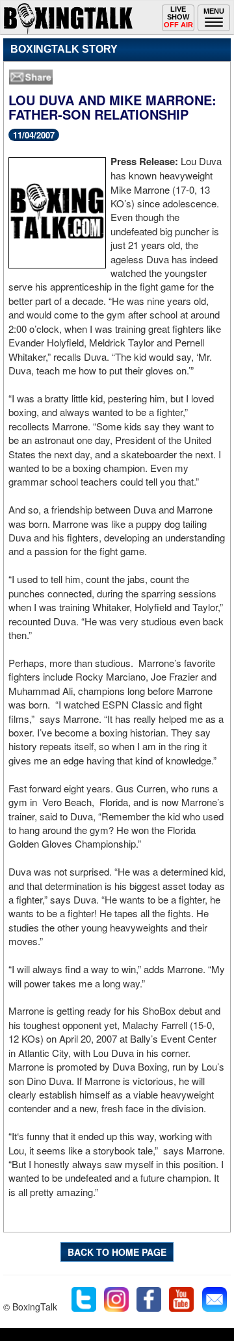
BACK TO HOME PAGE (117, 1251)
